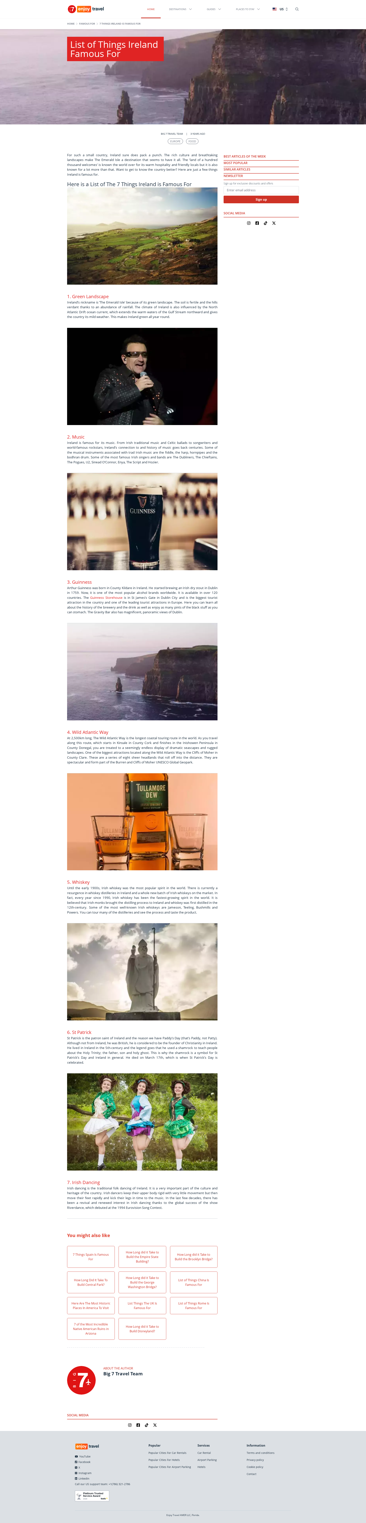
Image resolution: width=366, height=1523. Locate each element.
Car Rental (204, 1453)
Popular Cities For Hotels (164, 1460)
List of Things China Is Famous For (193, 1282)
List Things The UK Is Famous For (142, 1305)
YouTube (85, 1456)
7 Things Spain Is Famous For (91, 1256)
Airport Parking (207, 1460)
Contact (251, 1474)
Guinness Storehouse (106, 597)
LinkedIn (83, 1478)
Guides (211, 9)
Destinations (177, 9)
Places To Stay (245, 9)
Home (151, 9)
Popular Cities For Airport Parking (169, 1467)
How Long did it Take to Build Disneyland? (142, 1328)
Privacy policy (255, 1460)
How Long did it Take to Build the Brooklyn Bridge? (194, 1256)
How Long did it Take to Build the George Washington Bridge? (142, 1282)
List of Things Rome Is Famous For (193, 1305)
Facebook (84, 1462)
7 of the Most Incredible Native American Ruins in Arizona (91, 1329)
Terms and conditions (260, 1453)
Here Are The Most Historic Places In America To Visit (90, 1305)
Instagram (85, 1473)
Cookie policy (255, 1467)
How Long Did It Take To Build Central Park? (91, 1282)
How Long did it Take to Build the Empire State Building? (142, 1257)
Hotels (201, 1467)
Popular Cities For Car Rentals (167, 1453)
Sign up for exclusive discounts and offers (248, 183)
